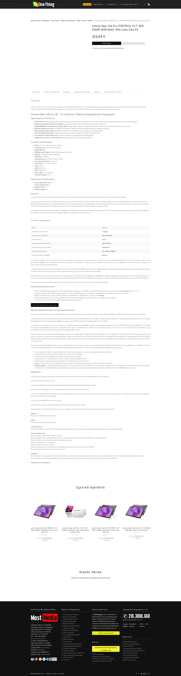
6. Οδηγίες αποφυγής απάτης (70, 626)
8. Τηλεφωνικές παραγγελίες (69, 630)
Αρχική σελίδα (36, 21)
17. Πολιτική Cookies (67, 651)
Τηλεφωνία (112, 4)
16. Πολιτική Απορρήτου (68, 648)
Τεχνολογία (98, 4)
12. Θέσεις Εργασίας (67, 639)
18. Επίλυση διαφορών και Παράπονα (72, 653)
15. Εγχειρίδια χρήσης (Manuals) (71, 646)
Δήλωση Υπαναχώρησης (106, 633)
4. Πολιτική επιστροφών (68, 621)
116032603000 (45, 654)
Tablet (78, 21)
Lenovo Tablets (87, 21)
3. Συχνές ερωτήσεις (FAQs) (69, 619)
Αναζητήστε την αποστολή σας (101, 656)
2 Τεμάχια (105, 231)
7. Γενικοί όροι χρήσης (68, 628)
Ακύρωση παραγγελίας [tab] (82, 92)
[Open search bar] (145, 4)
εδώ (80, 300)
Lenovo (104, 239)
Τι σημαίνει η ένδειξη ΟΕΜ (130, 657)
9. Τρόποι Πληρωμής (67, 633)
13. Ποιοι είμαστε (66, 642)
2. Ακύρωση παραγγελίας (69, 617)
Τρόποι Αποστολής (98, 654)
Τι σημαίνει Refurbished (130, 655)
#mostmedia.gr (45, 647)
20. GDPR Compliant (67, 657)
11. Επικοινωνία (66, 637)
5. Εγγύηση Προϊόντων (68, 623)
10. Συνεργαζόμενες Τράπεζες (70, 635)
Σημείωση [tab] (97, 92)
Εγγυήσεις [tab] (67, 92)
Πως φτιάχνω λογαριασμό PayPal (102, 661)
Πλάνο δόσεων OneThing (130, 653)
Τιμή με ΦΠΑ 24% (107, 235)
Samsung (125, 291)
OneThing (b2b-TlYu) (139, 536)
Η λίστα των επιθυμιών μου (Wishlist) (103, 659)
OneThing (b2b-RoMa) (47, 538)
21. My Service (65, 660)
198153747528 (106, 243)
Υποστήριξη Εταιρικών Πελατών (132, 648)
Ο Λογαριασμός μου (129, 4)
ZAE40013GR (106, 247)
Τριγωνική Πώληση (128, 646)
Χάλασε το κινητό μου (129, 660)
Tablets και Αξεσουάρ (67, 21)
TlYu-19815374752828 (108, 251)
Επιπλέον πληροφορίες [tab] (52, 92)
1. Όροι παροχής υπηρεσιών (70, 614)
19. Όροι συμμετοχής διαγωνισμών (72, 655)
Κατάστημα (45, 21)
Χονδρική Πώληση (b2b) (130, 642)
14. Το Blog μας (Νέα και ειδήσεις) (71, 644)
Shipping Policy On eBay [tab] (113, 92)
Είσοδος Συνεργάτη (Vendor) (131, 644)
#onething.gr (41, 650)
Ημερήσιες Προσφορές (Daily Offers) (134, 651)
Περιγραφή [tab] (36, 92)
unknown (104, 255)
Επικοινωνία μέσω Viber (38, 638)
